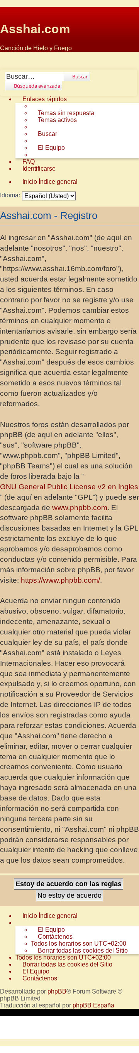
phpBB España (93, 1005)
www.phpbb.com (79, 508)
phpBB (56, 991)
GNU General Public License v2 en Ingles (69, 487)
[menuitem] (62, 113)
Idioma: (10, 195)
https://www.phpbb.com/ (60, 580)
